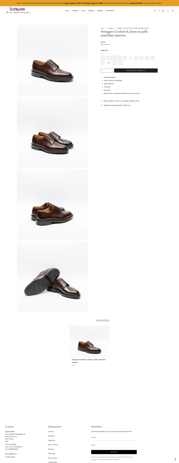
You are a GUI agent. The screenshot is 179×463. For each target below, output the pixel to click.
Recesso (51, 449)
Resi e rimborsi (53, 445)
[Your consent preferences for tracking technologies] (175, 459)
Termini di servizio (104, 459)
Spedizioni (51, 436)
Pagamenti (51, 440)
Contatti (50, 432)
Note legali (51, 453)
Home (102, 28)
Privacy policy (52, 458)
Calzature (110, 28)
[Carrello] (172, 10)
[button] (75, 10)
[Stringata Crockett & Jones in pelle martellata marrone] (89, 341)
